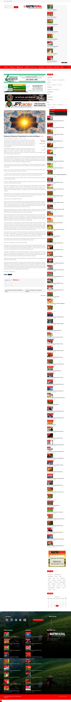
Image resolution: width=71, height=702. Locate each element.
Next (66, 62)
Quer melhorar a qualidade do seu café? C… (55, 147)
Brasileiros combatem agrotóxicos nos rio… (55, 545)
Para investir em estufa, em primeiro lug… (55, 140)
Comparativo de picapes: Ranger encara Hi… (55, 316)
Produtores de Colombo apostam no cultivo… (56, 518)
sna (61, 585)
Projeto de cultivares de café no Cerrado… (55, 377)
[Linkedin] (51, 623)
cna (57, 578)
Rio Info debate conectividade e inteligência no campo (14, 291)
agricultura (50, 574)
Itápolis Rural (56, 67)
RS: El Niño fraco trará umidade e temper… (55, 464)
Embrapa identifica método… (52, 39)
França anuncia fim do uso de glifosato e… (55, 451)
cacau (60, 576)
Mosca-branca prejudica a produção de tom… (13, 683)
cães (49, 580)
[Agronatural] (24, 88)
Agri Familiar (50, 56)
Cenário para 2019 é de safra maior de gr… (55, 249)
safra (54, 585)
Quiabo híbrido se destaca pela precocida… (55, 431)
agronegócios (50, 576)
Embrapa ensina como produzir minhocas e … (56, 411)
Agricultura (20, 67)
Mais (62, 67)
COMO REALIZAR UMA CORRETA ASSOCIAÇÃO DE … (56, 175)
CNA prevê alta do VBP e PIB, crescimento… (34, 663)
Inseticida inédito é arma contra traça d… (55, 471)
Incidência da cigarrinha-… (52, 9)
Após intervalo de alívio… (52, 17)
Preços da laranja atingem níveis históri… (12, 690)
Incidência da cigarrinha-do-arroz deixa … (12, 636)
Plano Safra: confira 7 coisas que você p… (55, 337)
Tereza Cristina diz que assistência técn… (55, 438)
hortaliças (50, 582)
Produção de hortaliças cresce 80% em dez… (55, 161)
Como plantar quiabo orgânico (53, 404)
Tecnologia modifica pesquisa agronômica (34, 636)
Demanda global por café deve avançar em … (56, 263)
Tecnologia (35, 67)
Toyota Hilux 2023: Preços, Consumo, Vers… (55, 491)
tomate (63, 587)
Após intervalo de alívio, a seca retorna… (12, 643)
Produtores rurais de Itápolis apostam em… (55, 384)
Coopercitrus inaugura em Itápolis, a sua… (55, 343)
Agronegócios (41, 67)
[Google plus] (51, 621)
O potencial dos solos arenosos (53, 505)
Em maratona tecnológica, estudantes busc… (56, 478)
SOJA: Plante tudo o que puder (53, 296)
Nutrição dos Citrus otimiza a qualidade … (55, 256)
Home (5, 1)
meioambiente (62, 582)
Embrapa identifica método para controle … (12, 663)
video (54, 589)
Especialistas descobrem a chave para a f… (55, 390)
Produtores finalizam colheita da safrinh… (55, 222)
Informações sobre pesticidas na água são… (55, 444)
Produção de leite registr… (52, 53)
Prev (63, 62)
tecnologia (58, 587)
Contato (10, 1)
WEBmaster (10, 138)
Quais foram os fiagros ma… (52, 46)
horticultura (56, 582)
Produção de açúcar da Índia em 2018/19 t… (55, 290)
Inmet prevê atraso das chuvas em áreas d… (55, 269)
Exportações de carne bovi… (52, 24)
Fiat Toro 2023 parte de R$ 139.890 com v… (55, 532)
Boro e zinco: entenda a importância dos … (55, 242)
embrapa (59, 580)
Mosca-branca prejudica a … (52, 61)
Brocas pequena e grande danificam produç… (34, 656)
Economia (49, 27)
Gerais (49, 5)
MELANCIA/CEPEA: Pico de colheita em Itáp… (56, 209)
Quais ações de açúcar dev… (53, 31)
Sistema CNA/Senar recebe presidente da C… (56, 417)
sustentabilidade (51, 587)
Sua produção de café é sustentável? (54, 330)
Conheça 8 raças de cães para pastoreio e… (55, 120)
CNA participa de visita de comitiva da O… (34, 690)
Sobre (8, 1)
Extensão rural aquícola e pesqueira (54, 370)
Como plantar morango (51, 154)
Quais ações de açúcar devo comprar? (11, 656)
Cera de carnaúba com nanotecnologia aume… (56, 397)
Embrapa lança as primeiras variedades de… (55, 458)
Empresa (13, 67)
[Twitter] (51, 620)
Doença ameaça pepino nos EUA (53, 236)
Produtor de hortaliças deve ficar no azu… (55, 512)
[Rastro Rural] (33, 7)
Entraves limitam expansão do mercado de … (34, 670)
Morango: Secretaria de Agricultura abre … (55, 357)
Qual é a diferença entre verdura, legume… (55, 134)
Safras (49, 143)
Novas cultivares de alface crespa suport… (55, 167)
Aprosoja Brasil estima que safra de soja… (55, 195)
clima (54, 578)
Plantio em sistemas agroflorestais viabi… (55, 182)
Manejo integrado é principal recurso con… (55, 276)
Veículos (49, 346)
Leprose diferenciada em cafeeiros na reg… (55, 323)
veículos (49, 589)
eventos (64, 580)
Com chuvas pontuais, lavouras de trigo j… (55, 189)
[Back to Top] (1, 701)
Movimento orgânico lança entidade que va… (34, 683)
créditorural (62, 578)
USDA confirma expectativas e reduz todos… (56, 229)
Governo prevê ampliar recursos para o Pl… (34, 643)
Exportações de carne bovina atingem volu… (12, 650)
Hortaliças (49, 310)
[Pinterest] (51, 624)
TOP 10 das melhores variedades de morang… (56, 127)
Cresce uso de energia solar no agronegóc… (55, 539)
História (49, 481)
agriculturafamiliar (57, 574)
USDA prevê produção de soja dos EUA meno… (56, 303)
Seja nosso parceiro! (38, 619)
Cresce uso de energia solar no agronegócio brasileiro (33, 291)
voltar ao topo (43, 295)
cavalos (49, 578)
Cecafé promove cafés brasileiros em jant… (34, 677)
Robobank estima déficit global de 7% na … (55, 283)
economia (54, 580)
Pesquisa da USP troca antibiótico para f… (34, 650)
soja (65, 585)
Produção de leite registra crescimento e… (12, 677)
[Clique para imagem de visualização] (24, 122)
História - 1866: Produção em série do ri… (55, 485)
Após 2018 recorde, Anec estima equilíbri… (55, 215)
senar (58, 585)
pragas (49, 585)
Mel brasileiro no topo (51, 424)
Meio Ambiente (50, 12)
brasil (56, 576)
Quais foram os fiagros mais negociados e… (12, 670)
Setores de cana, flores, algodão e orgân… (55, 202)
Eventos (28, 67)
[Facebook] (51, 619)
